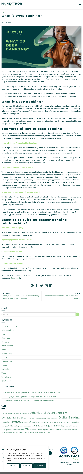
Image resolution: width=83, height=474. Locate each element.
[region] (26, 458)
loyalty (6, 426)
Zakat (48, 432)
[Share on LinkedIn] (50, 286)
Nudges (21, 426)
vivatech (36, 432)
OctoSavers (27, 426)
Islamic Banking (73, 422)
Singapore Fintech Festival (52, 429)
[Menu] (80, 4)
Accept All (39, 466)
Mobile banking (13, 426)
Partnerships (56, 425)
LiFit (3, 426)
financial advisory (25, 422)
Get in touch (15, 278)
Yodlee (45, 432)
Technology (6, 369)
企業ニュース (6, 381)
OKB (31, 426)
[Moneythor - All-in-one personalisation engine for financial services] (12, 5)
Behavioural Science (9, 330)
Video (4, 373)
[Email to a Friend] (46, 286)
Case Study (6, 338)
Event (4, 350)
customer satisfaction (52, 418)
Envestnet (4, 422)
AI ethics (8, 413)
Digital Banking (7, 346)
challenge (37, 418)
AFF (3, 413)
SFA (36, 429)
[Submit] (77, 314)
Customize (13, 466)
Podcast (5, 357)
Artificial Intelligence (23, 413)
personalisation (18, 429)
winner (41, 432)
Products (5, 365)
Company (5, 342)
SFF (39, 429)
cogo (45, 418)
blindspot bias (30, 418)
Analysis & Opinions (9, 326)
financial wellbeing (38, 422)
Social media (66, 429)
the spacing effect (13, 432)
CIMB (41, 418)
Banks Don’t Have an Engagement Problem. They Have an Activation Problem (31, 392)
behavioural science (43, 413)
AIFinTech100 (14, 413)
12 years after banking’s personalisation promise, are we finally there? (28, 400)
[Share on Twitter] (41, 286)
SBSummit (32, 429)
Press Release (7, 361)
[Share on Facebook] (36, 286)
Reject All (26, 466)
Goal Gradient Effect (55, 422)
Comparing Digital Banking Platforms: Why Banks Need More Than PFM (29, 396)
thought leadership (25, 432)
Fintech (48, 422)
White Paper (6, 377)
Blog (4, 12)
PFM (26, 429)
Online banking (41, 425)
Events (16, 421)
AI (5, 413)
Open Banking (7, 353)
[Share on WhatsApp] (32, 286)
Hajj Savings (64, 422)
